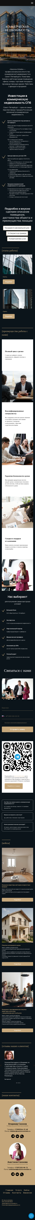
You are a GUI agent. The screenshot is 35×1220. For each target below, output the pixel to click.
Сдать (5, 311)
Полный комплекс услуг (17, 239)
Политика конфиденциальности (11, 1205)
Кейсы (26, 1190)
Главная (9, 1190)
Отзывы (6, 1193)
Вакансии (27, 1193)
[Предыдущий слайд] (0, 1065)
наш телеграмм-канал (19, 776)
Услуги (18, 1190)
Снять (5, 277)
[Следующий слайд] (34, 1065)
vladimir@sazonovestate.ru (9, 1203)
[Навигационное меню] (32, 3)
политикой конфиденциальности (19, 722)
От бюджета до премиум (17, 233)
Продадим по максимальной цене (17, 228)
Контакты (16, 1193)
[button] (17, 49)
